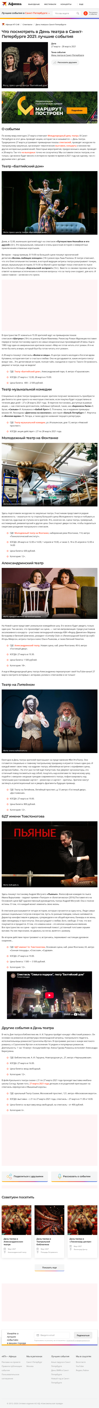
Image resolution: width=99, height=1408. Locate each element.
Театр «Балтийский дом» (28, 371)
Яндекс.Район (82, 1370)
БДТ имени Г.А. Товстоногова (30, 947)
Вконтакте (81, 1362)
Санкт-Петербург (34, 1362)
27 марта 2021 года (40, 1083)
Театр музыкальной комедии (30, 422)
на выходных (28, 152)
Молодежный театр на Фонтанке (32, 533)
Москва (29, 1366)
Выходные (34, 4)
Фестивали (50, 4)
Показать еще (49, 1267)
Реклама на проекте (11, 1362)
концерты (71, 145)
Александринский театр (27, 645)
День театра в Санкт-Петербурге (51, 24)
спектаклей (65, 142)
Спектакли (27, 24)
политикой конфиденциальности (78, 1340)
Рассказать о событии (93, 13)
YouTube (80, 1366)
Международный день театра (63, 135)
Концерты (66, 4)
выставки (60, 145)
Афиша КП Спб (12, 24)
